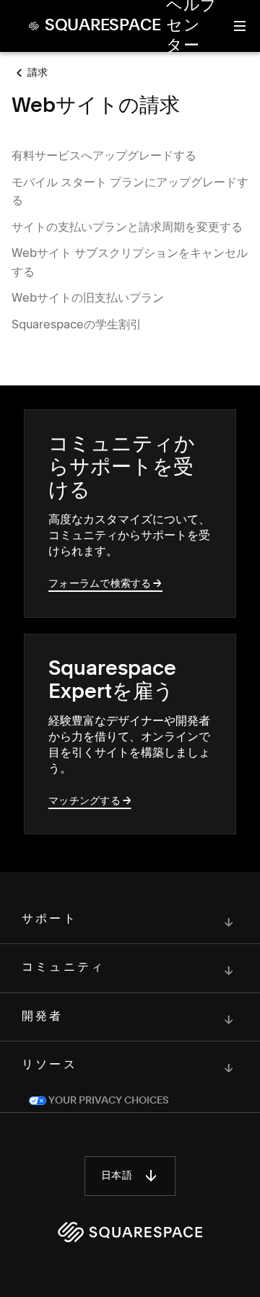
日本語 (116, 1176)
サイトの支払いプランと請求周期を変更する (127, 226)
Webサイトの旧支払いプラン (88, 297)
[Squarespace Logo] (130, 1232)
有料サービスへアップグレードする (104, 155)
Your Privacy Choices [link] (107, 1101)
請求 (37, 73)
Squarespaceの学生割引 (77, 324)
